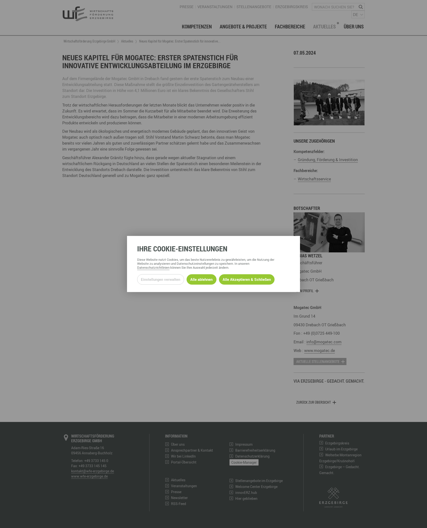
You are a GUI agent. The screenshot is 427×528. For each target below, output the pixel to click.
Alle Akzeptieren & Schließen (247, 279)
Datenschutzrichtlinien (153, 267)
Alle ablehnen (201, 279)
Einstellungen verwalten (160, 279)
